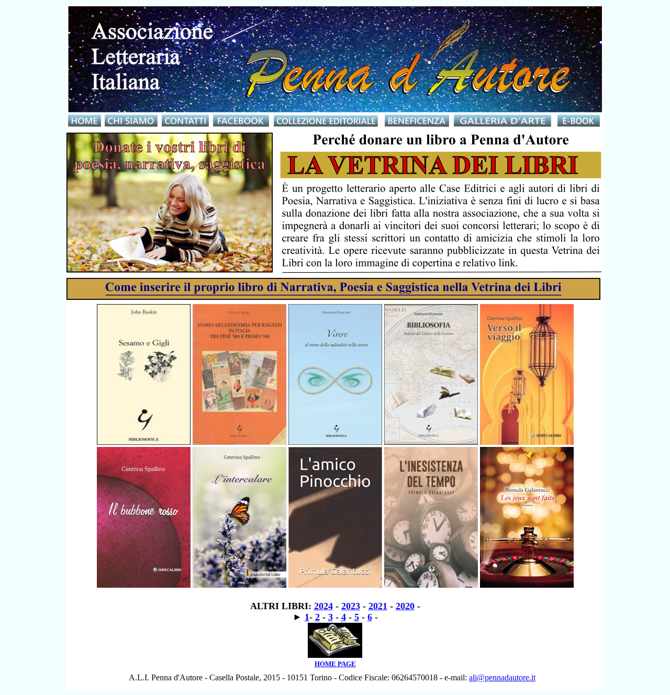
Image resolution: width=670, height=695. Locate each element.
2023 (350, 606)
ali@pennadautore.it (502, 677)
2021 (377, 606)
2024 (323, 606)
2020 (405, 606)
